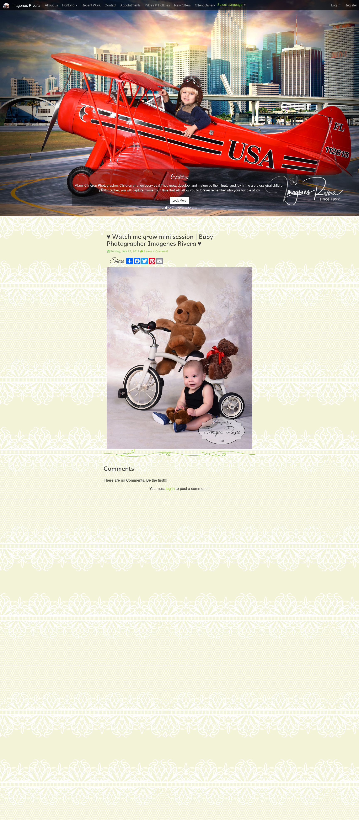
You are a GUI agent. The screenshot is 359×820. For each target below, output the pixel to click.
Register (350, 5)
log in (170, 488)
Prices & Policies (157, 5)
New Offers (182, 5)
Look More (179, 200)
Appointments (130, 5)
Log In (335, 5)
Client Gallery (205, 5)
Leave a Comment (155, 251)
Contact (110, 5)
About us (51, 5)
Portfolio (68, 5)
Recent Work (91, 5)
